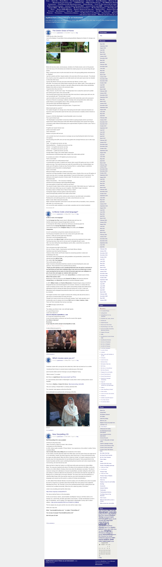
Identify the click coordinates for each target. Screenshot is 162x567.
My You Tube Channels (98, 7)
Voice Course (106, 13)
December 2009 (103, 273)
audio (109, 513)
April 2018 (102, 115)
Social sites (107, 11)
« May (100, 557)
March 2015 (103, 187)
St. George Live (108, 532)
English (112, 517)
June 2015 (102, 181)
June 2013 (102, 212)
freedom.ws (103, 320)
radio (112, 529)
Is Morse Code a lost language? (65, 212)
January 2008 (103, 300)
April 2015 (102, 185)
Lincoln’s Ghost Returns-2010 (74, 6)
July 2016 (102, 154)
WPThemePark (98, 564)
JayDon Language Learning (55, 6)
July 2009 (102, 283)
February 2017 (103, 140)
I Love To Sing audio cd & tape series (106, 4)
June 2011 (102, 244)
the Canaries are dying (105, 536)
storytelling (108, 534)
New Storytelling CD (60, 434)
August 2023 (103, 48)
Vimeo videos (104, 391)
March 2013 (103, 218)
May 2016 (102, 158)
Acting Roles (103, 412)
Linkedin (103, 352)
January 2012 (103, 236)
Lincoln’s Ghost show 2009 (94, 6)
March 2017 (103, 138)
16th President (103, 510)
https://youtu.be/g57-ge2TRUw (68, 377)
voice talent (103, 541)
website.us (103, 395)
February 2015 (103, 189)
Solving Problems (104, 488)
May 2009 (102, 287)
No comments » (51, 354)
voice (101, 539)
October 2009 (103, 277)
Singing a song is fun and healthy (84, 11)
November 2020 (103, 80)
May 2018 (102, 113)
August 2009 (103, 281)
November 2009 (103, 275)
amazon (104, 513)
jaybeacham (60, 32)
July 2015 (102, 179)
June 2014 (102, 197)
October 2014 (103, 193)
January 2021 (103, 76)
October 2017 (103, 126)
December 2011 (103, 238)
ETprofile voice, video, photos (107, 318)
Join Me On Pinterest (105, 346)
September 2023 (104, 46)
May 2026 (102, 44)
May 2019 (102, 99)
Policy (53, 9)
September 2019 (104, 97)
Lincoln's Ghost (104, 524)
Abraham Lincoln (107, 512)
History (110, 519)
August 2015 (103, 177)
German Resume (88, 4)
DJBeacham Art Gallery (93, 2)
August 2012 (103, 224)
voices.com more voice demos (107, 393)
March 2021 (103, 74)
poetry (113, 527)
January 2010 (103, 271)
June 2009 (102, 285)
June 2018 (102, 111)
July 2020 (102, 85)
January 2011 (103, 251)
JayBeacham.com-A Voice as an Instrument (64, 18)
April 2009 (102, 290)
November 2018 (103, 105)
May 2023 (102, 52)
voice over (109, 539)
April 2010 (102, 265)
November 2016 (103, 146)
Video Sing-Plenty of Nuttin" (107, 389)
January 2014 (103, 203)
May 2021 (102, 70)
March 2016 (103, 162)
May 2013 (102, 214)
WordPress (103, 561)
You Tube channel (105, 399)
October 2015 (103, 173)
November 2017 (103, 123)
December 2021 (103, 66)
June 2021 (102, 68)
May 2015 (102, 183)
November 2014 (103, 191)
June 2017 (102, 132)
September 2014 (104, 195)
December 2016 (103, 144)
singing (107, 531)
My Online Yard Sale (65, 7)
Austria (113, 514)
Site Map (99, 11)
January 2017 (103, 142)
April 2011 (102, 246)
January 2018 (103, 119)
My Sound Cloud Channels (82, 7)
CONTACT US (79, 2)
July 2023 (102, 50)
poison (101, 529)
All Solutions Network (105, 414)
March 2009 (103, 292)
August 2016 (103, 152)
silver (102, 531)
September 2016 (104, 150)
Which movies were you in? (63, 358)
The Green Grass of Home (63, 31)
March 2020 (103, 89)
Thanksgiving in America (71, 13)
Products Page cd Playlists (106, 475)
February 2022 (103, 64)
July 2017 (102, 130)
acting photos (104, 312)
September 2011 (104, 242)
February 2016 (103, 165)
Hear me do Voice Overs (106, 324)
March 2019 (103, 101)
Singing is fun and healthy (106, 372)
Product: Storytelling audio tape (84, 9)
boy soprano (105, 515)
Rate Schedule (60, 11)
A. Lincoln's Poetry (105, 310)
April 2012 (102, 230)
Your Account (104, 469)
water (109, 541)
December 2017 (103, 121)
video (113, 538)
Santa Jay (70, 11)
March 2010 (103, 267)
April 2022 (102, 62)
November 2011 (103, 240)
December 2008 (103, 296)
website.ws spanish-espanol (107, 397)
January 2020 (103, 93)
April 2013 (102, 216)
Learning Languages (105, 348)
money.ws (103, 357)
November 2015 (103, 171)
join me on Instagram (105, 344)
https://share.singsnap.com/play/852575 (56, 491)
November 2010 (103, 255)
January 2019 (103, 103)
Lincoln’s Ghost (104, 350)
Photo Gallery (112, 7)
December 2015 (103, 169)
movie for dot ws (104, 359)
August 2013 (103, 208)
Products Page (100, 9)
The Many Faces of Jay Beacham (89, 13)
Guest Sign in (104, 426)
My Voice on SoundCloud (106, 368)
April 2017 (102, 136)
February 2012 (103, 234)
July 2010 (102, 259)
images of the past (105, 332)
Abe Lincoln (112, 510)
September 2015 (104, 175)
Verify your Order (104, 467)
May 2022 (102, 60)
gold (106, 519)
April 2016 (102, 160)
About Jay (102, 410)
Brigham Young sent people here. (62, 2)
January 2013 (103, 222)
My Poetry (103, 366)
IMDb (102, 334)
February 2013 (103, 220)
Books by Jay (103, 420)
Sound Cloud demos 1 (106, 374)
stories (101, 534)
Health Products (104, 322)
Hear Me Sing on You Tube (107, 326)
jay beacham (108, 520)
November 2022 (103, 58)
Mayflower (109, 525)
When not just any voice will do (107, 14)
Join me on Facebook (105, 341)
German (101, 519)
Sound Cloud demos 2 (106, 376)
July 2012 (102, 226)
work (112, 541)
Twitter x (103, 387)
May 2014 (102, 199)
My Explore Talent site (106, 363)
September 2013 (104, 205)
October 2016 (103, 148)
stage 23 (103, 381)
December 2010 (103, 253)
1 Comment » (50, 430)
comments (106, 517)
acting (100, 513)
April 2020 (102, 87)
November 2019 (103, 95)
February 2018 (103, 117)
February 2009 (103, 294)
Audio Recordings (104, 418)
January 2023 (103, 56)
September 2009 (104, 279)
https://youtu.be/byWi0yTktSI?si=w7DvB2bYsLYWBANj (65, 502)
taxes (114, 534)
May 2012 (102, 228)
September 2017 (104, 128)
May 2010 (102, 263)
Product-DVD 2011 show (64, 9)
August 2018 (103, 109)
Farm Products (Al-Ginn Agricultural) (69, 4)
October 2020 (103, 82)
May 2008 (102, 298)
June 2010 (102, 261)
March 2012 (103, 232)
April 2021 (102, 72)
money (101, 527)
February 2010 (103, 269)
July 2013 (102, 210)
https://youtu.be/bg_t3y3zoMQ (76, 384)
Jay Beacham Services (106, 339)
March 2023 (103, 54)
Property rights (107, 529)
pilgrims (106, 527)
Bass (100, 515)
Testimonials (58, 13)
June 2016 (102, 156)
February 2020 (103, 91)
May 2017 (102, 134)
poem (109, 527)
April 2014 (102, 201)
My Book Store (104, 361)
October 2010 (103, 257)
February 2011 (103, 249)
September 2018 (104, 107)
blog (77, 32)
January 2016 (103, 166)
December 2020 (103, 78)
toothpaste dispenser (105, 537)
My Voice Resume (105, 370)
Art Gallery (102, 416)
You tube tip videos (105, 401)
